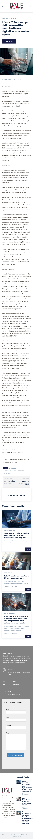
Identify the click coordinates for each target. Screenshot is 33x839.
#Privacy (20, 471)
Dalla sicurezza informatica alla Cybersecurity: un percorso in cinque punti (16, 535)
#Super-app (7, 473)
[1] (10, 380)
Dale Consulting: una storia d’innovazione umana (16, 577)
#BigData (12, 468)
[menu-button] (2, 6)
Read (28, 549)
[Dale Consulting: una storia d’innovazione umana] (16, 561)
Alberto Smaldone (8, 79)
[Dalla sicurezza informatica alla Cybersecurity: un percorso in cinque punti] (16, 519)
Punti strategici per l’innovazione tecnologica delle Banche (23, 482)
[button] (30, 6)
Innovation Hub (9, 18)
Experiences (8, 573)
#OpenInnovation (9, 471)
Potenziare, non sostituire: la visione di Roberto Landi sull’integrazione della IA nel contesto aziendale (16, 619)
